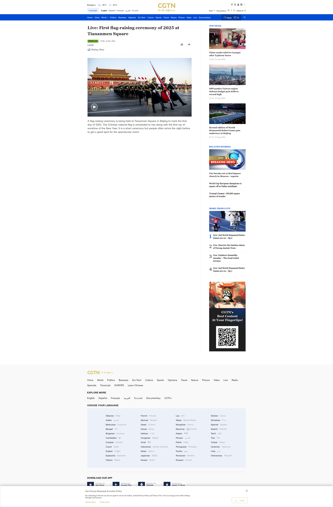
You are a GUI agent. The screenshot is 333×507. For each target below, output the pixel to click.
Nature (174, 17)
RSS (211, 11)
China (96, 17)
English (104, 10)
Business (122, 17)
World (104, 17)
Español (112, 10)
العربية (127, 10)
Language (93, 10)
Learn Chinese (135, 385)
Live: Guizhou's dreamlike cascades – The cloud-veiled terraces (226, 258)
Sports (159, 17)
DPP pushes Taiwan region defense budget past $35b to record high (224, 91)
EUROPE (119, 385)
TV (238, 18)
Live (195, 17)
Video (189, 17)
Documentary (205, 17)
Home (89, 17)
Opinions (132, 17)
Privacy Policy (90, 502)
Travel (166, 17)
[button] (94, 107)
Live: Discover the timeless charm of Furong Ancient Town (229, 246)
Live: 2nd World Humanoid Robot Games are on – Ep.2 (229, 236)
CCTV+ (168, 398)
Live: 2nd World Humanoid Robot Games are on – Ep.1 (229, 269)
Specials (91, 385)
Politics (113, 17)
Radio (229, 18)
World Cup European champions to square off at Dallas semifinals (225, 184)
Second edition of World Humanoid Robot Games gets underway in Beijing (224, 130)
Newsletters (221, 11)
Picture (181, 17)
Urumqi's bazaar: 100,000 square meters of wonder (224, 194)
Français (120, 10)
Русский (135, 10)
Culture (150, 17)
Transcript (105, 385)
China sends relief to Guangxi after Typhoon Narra (225, 54)
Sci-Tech (141, 17)
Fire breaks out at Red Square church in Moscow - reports (225, 174)
